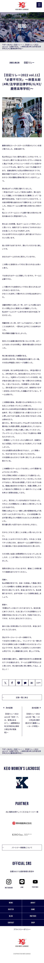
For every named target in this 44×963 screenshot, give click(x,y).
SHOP (33, 923)
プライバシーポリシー (22, 929)
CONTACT (11, 923)
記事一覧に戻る (22, 697)
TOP (4, 44)
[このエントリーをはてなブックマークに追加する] (32, 683)
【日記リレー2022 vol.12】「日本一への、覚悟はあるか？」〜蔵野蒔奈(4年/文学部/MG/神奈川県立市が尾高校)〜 (12, 723)
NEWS (11, 903)
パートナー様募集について (22, 847)
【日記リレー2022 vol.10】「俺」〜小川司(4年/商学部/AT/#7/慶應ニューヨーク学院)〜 (32, 719)
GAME (33, 909)
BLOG (9, 44)
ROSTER (11, 909)
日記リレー (18, 44)
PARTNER (33, 916)
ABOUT (33, 903)
